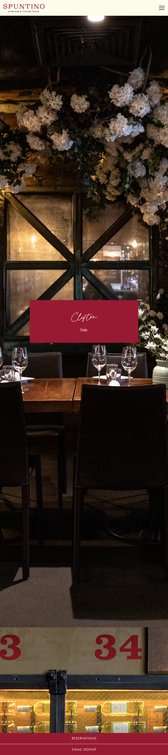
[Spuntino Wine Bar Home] (24, 7)
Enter (84, 329)
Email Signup (84, 749)
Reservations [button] (84, 738)
